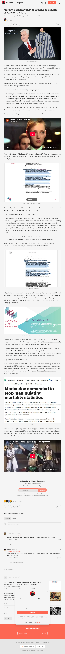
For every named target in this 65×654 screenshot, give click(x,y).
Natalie (9, 549)
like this (47, 344)
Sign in (60, 3)
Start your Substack (28, 646)
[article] (32, 585)
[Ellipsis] (60, 533)
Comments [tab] (7, 518)
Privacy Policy (44, 618)
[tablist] (10, 518)
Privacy (33, 642)
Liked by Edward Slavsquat (14, 535)
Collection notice (44, 642)
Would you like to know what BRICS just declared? (23, 582)
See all (7, 619)
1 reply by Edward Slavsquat (16, 562)
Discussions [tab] (16, 577)
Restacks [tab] (14, 518)
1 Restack (20, 501)
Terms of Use (40, 616)
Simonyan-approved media (52, 342)
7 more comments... (9, 569)
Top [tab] (5, 577)
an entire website (18, 293)
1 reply (10, 544)
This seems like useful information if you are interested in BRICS (21, 584)
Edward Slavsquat (12, 19)
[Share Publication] (45, 2)
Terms (37, 642)
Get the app (40, 646)
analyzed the (51, 353)
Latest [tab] (9, 577)
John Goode (10, 533)
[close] (47, 592)
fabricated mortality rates (46, 364)
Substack (24, 650)
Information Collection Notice (32, 618)
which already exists (44, 228)
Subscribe (52, 3)
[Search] (42, 2)
